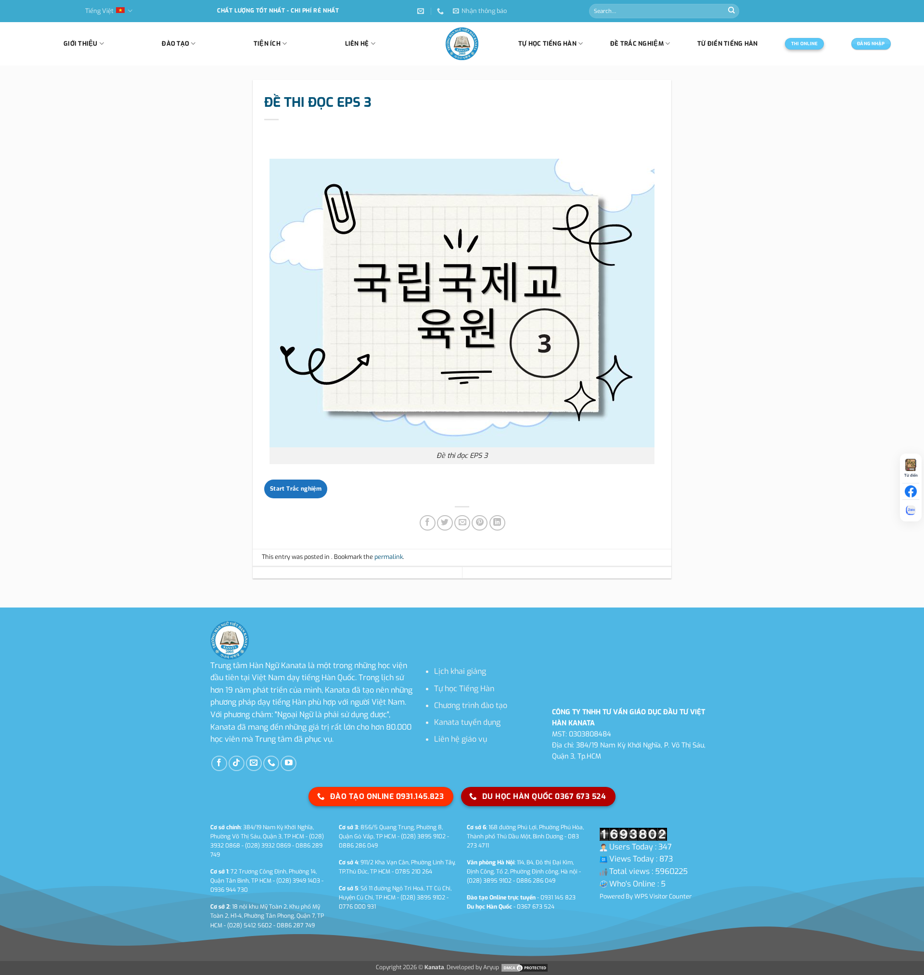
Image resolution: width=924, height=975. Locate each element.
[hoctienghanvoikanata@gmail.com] (421, 11)
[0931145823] (441, 11)
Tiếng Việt (99, 11)
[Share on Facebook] (428, 523)
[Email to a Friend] (462, 523)
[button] (480, 11)
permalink (388, 557)
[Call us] (271, 764)
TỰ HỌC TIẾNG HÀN (547, 43)
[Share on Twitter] (445, 523)
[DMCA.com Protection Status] (524, 967)
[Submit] (731, 11)
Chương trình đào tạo (470, 705)
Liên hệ (357, 43)
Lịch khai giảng (460, 671)
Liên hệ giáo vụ (460, 739)
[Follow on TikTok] (236, 764)
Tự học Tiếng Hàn (464, 689)
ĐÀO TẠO (175, 43)
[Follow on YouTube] (288, 764)
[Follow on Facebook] (219, 764)
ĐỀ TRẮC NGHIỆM (637, 43)
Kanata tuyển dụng (467, 722)
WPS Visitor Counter (663, 896)
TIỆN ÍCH (267, 43)
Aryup (491, 967)
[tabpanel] (462, 311)
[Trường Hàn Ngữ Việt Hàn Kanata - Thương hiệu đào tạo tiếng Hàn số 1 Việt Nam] (462, 43)
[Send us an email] (254, 764)
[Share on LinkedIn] (497, 523)
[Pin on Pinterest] (480, 523)
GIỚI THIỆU (81, 43)
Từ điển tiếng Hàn (727, 43)
